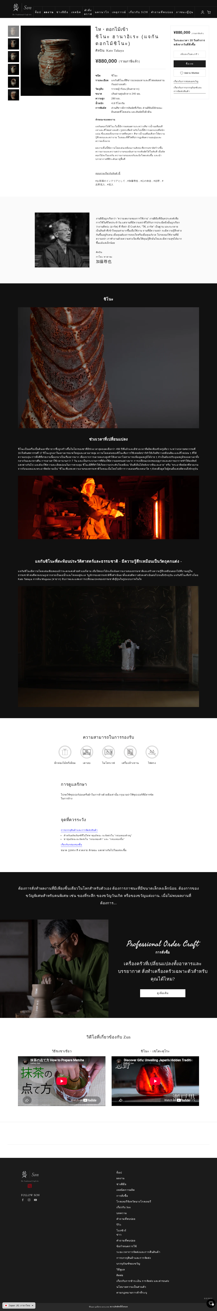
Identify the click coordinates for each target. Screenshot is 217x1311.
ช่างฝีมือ (62, 12)
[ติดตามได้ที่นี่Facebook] (22, 1199)
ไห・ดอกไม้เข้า (111, 29)
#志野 (157, 181)
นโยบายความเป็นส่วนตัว (131, 1287)
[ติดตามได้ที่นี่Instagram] (29, 1199)
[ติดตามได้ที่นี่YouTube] (35, 1199)
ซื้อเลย (190, 63)
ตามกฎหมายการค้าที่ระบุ (131, 1292)
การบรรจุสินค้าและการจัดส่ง (133, 1258)
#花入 (110, 184)
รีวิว (118, 1224)
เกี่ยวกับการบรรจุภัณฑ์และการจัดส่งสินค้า (188, 89)
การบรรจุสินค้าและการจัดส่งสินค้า (79, 830)
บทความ (121, 1213)
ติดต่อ (119, 1275)
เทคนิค (76, 12)
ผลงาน (120, 1178)
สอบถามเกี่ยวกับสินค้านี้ (107, 173)
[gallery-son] (15, 8)
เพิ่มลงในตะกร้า (189, 54)
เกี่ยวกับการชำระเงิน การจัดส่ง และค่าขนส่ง (142, 1281)
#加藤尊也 (132, 181)
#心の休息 (146, 181)
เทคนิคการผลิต (125, 1190)
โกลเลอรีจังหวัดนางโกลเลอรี (133, 1201)
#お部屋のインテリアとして (110, 181)
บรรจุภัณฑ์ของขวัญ (128, 1263)
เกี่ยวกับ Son (138, 12)
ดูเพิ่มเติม (163, 993)
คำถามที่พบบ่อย (162, 12)
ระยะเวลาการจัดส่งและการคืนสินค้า (138, 1252)
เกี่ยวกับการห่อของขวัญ (186, 81)
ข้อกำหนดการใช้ (126, 1246)
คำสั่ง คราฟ (88, 12)
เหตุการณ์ (119, 12)
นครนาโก (102, 12)
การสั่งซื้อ (122, 1195)
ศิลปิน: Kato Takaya (109, 50)
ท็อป (38, 12)
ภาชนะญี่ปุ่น (184, 12)
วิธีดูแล (120, 1269)
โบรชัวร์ (121, 1230)
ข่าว (118, 1234)
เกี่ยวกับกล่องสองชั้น (71, 844)
